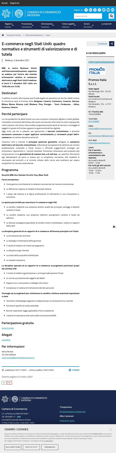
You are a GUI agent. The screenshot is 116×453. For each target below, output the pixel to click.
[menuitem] (9, 25)
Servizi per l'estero (14, 35)
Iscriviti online (8, 328)
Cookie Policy (48, 441)
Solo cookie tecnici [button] (13, 447)
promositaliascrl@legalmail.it (101, 136)
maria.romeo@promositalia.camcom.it (18, 358)
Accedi (4, 3)
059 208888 (93, 121)
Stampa (75, 370)
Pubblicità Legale (67, 421)
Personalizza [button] (50, 447)
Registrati (14, 3)
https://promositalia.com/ (99, 143)
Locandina (6, 340)
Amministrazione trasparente (72, 412)
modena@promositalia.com (100, 128)
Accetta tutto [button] (31, 447)
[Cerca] (111, 16)
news (48, 35)
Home (3, 35)
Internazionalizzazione (34, 35)
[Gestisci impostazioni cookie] (114, 226)
